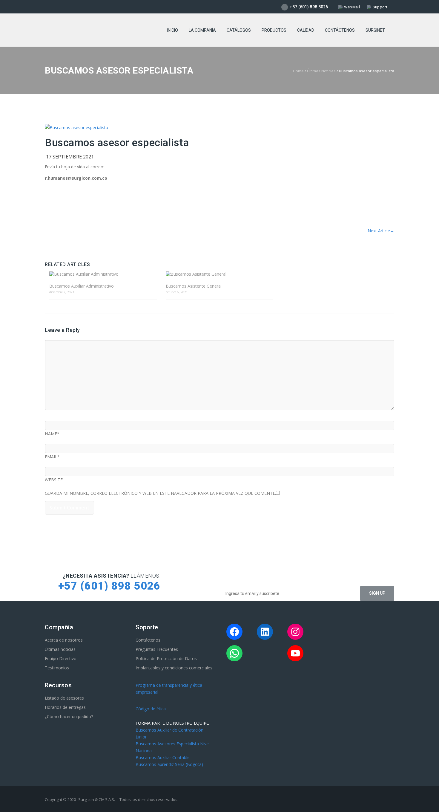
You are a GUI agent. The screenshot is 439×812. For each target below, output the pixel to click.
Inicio (172, 30)
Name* (52, 433)
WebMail (352, 7)
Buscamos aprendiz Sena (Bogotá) (169, 764)
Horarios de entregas (65, 707)
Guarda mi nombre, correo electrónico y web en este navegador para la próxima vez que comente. (160, 492)
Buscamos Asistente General (194, 286)
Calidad (305, 30)
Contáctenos (340, 30)
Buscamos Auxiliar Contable (163, 757)
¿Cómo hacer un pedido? (69, 716)
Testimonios (57, 668)
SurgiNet (375, 30)
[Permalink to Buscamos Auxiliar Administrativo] (103, 274)
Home (298, 71)
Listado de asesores (64, 698)
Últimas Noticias (321, 71)
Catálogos (239, 30)
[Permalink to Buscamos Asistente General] (219, 274)
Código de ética (151, 709)
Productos (274, 30)
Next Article (381, 230)
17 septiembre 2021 (70, 156)
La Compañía (202, 30)
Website (54, 479)
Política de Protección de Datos (166, 658)
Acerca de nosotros (64, 640)
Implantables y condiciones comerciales (174, 668)
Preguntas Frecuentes (157, 649)
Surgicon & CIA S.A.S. (96, 799)
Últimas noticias (60, 649)
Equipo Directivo (60, 658)
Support (380, 7)
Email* (52, 456)
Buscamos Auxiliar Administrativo (81, 286)
